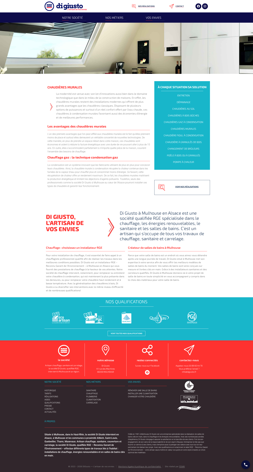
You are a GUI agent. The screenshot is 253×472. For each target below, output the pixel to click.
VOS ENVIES (153, 17)
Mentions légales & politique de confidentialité (139, 466)
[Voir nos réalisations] (161, 187)
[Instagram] (205, 6)
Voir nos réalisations (187, 186)
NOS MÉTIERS (114, 17)
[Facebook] (198, 6)
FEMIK (182, 466)
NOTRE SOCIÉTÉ (72, 17)
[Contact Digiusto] (245, 464)
